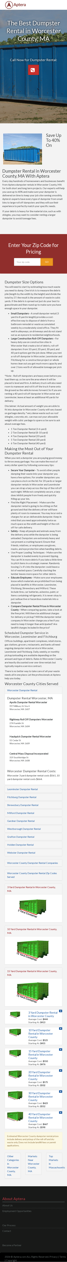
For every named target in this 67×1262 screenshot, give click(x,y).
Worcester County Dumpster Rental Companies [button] (32, 862)
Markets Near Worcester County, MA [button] (33, 1164)
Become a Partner (12, 1245)
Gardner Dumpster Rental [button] (21, 820)
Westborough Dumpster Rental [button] (24, 828)
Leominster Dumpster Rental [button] (22, 789)
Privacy (53, 1256)
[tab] (33, 690)
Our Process (9, 1225)
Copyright (11, 1260)
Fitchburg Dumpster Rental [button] (21, 797)
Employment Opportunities (16, 1210)
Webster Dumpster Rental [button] (21, 852)
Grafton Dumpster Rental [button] (20, 836)
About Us (7, 1205)
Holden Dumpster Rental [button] (20, 844)
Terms (62, 1256)
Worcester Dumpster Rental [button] (22, 690)
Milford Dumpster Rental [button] (20, 812)
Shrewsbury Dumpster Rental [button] (22, 804)
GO (47, 262)
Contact (6, 1230)
